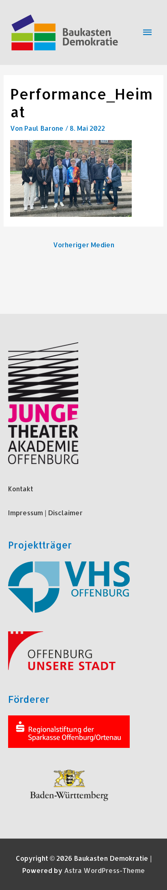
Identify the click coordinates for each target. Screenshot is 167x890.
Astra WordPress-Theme (104, 870)
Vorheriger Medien (83, 244)
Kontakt (20, 488)
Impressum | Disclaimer (45, 512)
